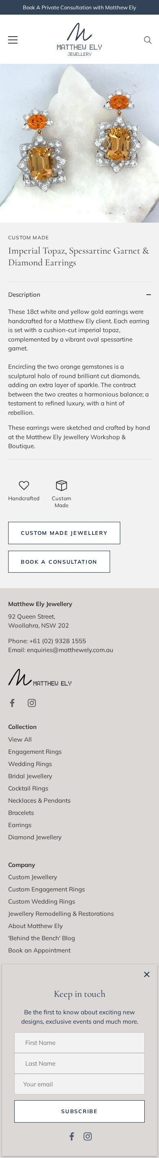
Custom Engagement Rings (46, 889)
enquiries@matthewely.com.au (70, 650)
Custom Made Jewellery (64, 533)
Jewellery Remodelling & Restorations (61, 913)
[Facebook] (72, 1136)
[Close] (147, 974)
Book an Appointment (39, 950)
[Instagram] (88, 1136)
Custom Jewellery (32, 877)
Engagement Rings (35, 751)
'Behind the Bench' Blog (41, 938)
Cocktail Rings (28, 788)
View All (20, 739)
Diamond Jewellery (35, 837)
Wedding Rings (30, 764)
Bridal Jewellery (30, 776)
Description (24, 294)
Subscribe (79, 1111)
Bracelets (21, 813)
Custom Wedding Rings (41, 901)
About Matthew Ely (35, 926)
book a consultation (59, 561)
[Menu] (13, 40)
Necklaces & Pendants (39, 800)
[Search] (148, 43)
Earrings (19, 825)
